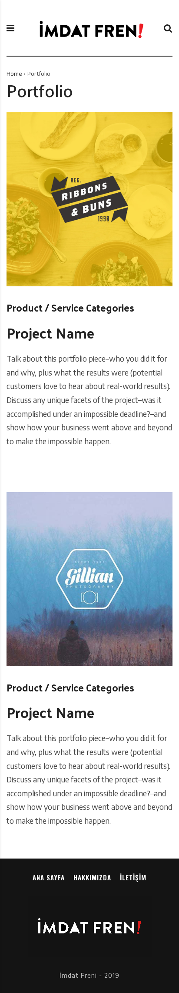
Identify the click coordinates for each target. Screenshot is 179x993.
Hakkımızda (92, 877)
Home (14, 73)
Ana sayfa (49, 877)
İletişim (133, 877)
